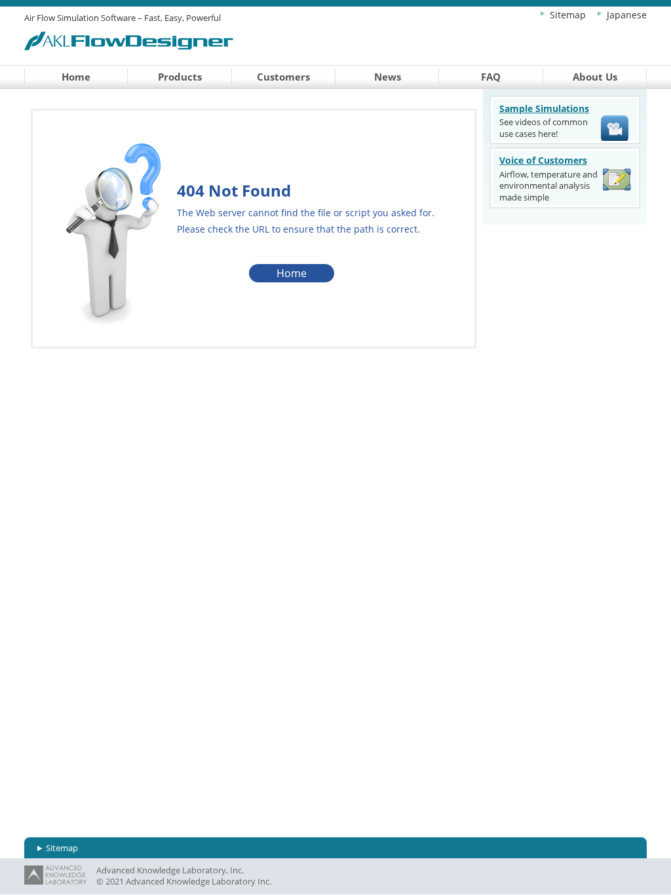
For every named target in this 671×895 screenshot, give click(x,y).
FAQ (491, 77)
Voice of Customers (543, 160)
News (387, 77)
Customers (283, 77)
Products (180, 77)
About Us (595, 77)
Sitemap (568, 15)
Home (76, 77)
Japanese (627, 15)
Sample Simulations (544, 108)
